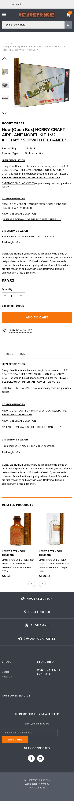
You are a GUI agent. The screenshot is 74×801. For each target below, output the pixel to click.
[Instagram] (40, 758)
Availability (9, 148)
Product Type (10, 153)
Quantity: (7, 289)
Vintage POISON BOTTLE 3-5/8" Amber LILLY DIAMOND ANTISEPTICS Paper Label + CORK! (18, 565)
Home (6, 43)
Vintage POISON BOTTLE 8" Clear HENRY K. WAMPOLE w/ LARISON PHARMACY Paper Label (54, 565)
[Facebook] (31, 758)
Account (16, 4)
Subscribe (15, 739)
